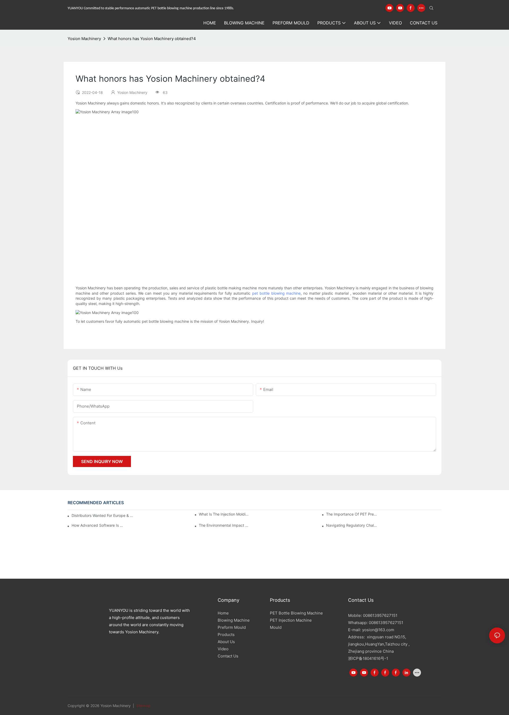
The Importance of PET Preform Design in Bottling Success (352, 514)
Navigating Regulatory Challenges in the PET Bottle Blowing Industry (352, 525)
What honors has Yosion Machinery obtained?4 (152, 38)
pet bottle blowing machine (276, 293)
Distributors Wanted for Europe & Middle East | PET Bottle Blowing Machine (103, 515)
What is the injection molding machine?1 (224, 514)
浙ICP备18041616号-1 (368, 658)
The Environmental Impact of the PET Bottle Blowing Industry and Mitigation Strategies (224, 525)
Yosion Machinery (84, 38)
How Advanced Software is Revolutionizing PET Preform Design (97, 525)
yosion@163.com (378, 629)
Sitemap (143, 705)
